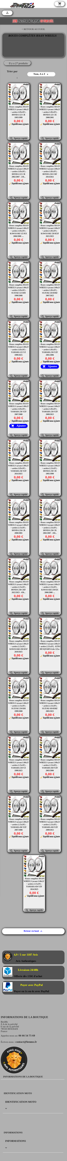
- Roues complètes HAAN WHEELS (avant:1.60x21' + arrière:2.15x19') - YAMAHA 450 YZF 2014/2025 (34, 884)
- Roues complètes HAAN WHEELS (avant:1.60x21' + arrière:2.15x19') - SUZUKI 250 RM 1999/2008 (18, 705)
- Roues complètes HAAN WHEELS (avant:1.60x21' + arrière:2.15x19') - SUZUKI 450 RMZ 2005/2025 (49, 705)
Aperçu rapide (18, 138)
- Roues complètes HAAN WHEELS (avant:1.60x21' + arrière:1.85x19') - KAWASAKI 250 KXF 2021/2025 (49, 230)
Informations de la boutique (23, 1076)
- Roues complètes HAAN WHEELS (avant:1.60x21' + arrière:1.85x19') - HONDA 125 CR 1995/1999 (18, 112)
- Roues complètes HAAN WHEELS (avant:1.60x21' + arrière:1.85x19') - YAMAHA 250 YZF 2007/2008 (18, 409)
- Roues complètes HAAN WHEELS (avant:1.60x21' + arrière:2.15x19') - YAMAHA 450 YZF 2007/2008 (18, 824)
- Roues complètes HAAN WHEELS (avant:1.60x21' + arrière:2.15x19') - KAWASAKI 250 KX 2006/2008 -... (49, 587)
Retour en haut (33, 931)
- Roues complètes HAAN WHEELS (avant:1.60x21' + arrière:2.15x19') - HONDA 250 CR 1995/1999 (49, 468)
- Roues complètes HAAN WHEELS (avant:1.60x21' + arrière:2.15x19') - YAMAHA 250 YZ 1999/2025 (18, 765)
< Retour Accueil (33, 29)
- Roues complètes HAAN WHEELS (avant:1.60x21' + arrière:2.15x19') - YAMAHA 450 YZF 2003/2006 (49, 765)
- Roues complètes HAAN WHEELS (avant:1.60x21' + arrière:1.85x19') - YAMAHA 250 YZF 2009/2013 (49, 409)
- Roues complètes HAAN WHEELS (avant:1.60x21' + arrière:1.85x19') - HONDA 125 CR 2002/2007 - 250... (18, 171)
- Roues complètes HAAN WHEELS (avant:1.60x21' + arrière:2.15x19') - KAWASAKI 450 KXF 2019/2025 (18, 646)
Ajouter (49, 366)
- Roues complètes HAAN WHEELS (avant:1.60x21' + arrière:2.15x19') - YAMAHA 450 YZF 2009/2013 (49, 824)
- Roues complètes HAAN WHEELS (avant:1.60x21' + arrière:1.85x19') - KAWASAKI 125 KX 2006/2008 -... (18, 230)
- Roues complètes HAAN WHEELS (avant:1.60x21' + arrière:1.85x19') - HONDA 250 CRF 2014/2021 (49, 171)
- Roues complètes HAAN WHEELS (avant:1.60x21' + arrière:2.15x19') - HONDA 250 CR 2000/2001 (18, 527)
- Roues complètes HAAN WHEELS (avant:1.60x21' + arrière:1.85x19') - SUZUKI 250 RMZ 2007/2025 (49, 290)
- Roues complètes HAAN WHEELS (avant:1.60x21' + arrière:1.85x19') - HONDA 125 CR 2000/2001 (49, 112)
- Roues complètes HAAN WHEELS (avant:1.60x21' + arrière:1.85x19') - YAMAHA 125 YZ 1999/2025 (18, 349)
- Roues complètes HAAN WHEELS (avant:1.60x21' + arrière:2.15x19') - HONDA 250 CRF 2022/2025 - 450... (18, 587)
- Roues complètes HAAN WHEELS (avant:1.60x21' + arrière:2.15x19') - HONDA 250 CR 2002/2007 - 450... (49, 527)
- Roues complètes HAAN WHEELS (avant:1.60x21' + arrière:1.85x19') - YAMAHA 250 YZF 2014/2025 (18, 468)
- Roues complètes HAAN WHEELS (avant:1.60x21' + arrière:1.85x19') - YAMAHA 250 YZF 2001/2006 (49, 349)
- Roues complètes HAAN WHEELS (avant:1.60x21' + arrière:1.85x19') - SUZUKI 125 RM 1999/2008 (18, 290)
